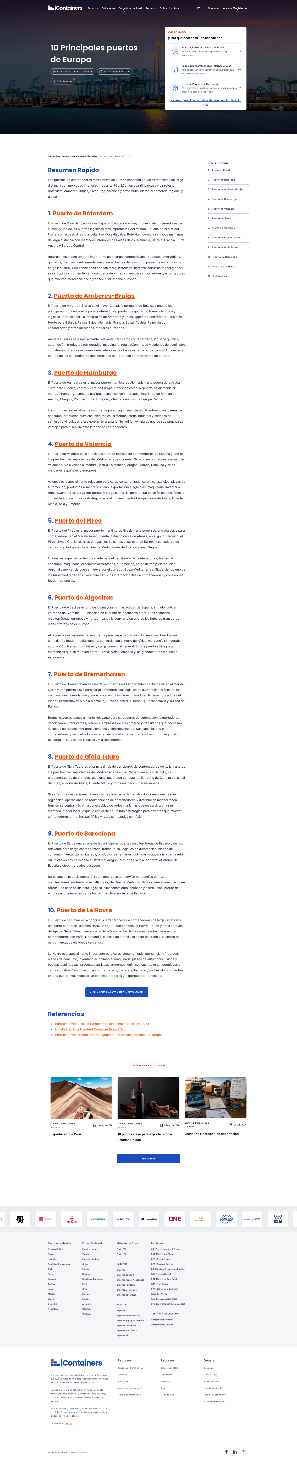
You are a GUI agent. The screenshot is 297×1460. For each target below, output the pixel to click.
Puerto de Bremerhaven (89, 674)
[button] (200, 8)
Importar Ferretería (126, 1285)
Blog (58, 156)
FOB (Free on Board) (161, 1274)
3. (226, 189)
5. (221, 208)
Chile (50, 1269)
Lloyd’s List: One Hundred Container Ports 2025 (90, 1029)
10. (222, 256)
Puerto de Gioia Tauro (87, 756)
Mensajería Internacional (130, 1388)
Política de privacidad (214, 1401)
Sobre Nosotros (169, 8)
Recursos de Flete (169, 1368)
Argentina (53, 1309)
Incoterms (165, 1381)
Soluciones (123, 1381)
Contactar (214, 8)
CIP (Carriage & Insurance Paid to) (168, 1269)
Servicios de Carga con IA (130, 1368)
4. (222, 199)
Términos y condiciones (215, 1394)
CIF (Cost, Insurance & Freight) (166, 1249)
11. (221, 266)
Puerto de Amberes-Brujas (94, 296)
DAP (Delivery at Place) (162, 1254)
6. (219, 218)
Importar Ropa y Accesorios (130, 1280)
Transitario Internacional (129, 1394)
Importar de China (125, 1275)
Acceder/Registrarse (235, 8)
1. (219, 170)
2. (222, 179)
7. (221, 227)
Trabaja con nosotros (214, 1388)
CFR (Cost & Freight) (161, 1259)
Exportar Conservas (126, 1325)
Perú (50, 1274)
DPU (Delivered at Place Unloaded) (168, 1304)
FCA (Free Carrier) (160, 1284)
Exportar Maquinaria (127, 1330)
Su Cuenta (209, 1368)
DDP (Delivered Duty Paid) (164, 1279)
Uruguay (86, 1314)
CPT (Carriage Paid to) (162, 1264)
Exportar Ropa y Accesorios (130, 1320)
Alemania (87, 1304)
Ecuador (52, 1279)
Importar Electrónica (127, 1290)
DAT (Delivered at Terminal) (164, 1289)
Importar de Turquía (126, 1295)
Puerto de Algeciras (83, 597)
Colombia (52, 1304)
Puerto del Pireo (78, 520)
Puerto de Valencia (83, 444)
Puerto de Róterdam (83, 213)
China (51, 1254)
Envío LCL (121, 1254)
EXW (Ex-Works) (159, 1294)
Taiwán (85, 1254)
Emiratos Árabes (90, 1259)
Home (51, 156)
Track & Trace (210, 1374)
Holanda (52, 1259)
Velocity (69, 1423)
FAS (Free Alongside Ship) (164, 1299)
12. (217, 276)
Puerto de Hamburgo (85, 373)
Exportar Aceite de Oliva (128, 1315)
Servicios (122, 1374)
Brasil (51, 1299)
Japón (51, 1289)
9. (223, 247)
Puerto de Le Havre (84, 910)
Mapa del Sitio (167, 1394)
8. (224, 237)
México (51, 1294)
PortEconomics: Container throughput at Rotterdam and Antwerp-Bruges (109, 1035)
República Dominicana (59, 1264)
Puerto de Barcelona (84, 833)
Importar (121, 1270)
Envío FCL (121, 1249)
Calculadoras (167, 1374)
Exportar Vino (123, 1335)
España (86, 1269)
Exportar (121, 1310)
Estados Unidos (55, 1249)
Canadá (52, 1284)
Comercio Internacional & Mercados (79, 156)
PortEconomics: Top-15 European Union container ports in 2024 (102, 1024)
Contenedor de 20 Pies (162, 1324)
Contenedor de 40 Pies (162, 1319)
